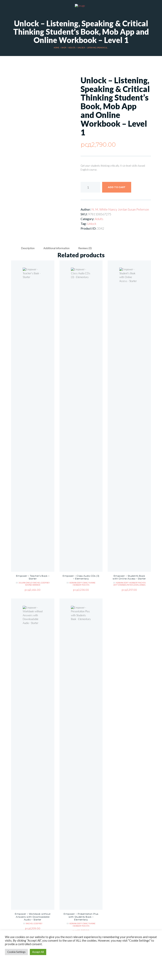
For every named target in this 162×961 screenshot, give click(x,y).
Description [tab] (28, 248)
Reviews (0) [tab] (85, 248)
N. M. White (99, 209)
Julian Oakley (26, 583)
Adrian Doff (75, 583)
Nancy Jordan (118, 209)
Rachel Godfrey (41, 583)
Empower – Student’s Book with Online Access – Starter (129, 577)
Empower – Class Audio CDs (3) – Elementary (81, 577)
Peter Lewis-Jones (136, 585)
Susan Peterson (138, 209)
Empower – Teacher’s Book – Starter (32, 577)
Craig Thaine (88, 583)
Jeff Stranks (120, 585)
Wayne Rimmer (32, 585)
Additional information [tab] (56, 248)
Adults (71, 48)
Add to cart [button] (32, 428)
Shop (63, 48)
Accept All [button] (38, 951)
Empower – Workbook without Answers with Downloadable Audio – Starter (32, 917)
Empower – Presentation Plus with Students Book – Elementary (81, 917)
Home (56, 48)
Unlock (91, 223)
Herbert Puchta (81, 585)
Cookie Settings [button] (16, 951)
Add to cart (116, 187)
